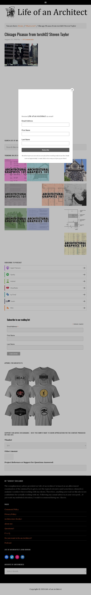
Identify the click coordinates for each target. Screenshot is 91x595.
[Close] (72, 90)
